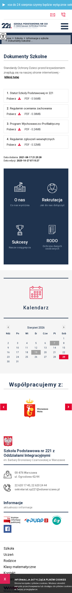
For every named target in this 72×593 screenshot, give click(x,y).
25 (26, 357)
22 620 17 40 (22, 485)
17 (17, 352)
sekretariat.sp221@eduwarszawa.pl (55, 14)
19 (36, 352)
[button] (4, 5)
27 (45, 357)
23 (8, 357)
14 (54, 347)
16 (8, 352)
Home (7, 38)
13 (45, 347)
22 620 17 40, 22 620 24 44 (66, 14)
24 (17, 357)
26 (36, 357)
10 (17, 347)
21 (54, 352)
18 (26, 352)
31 (17, 361)
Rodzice (10, 561)
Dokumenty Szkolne (25, 56)
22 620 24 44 (39, 485)
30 (8, 361)
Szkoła (17, 38)
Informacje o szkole (36, 38)
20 (45, 352)
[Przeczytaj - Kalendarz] (36, 292)
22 (63, 352)
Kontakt (9, 573)
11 (26, 347)
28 (54, 357)
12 (36, 347)
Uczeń (8, 555)
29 (63, 357)
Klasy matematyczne (20, 567)
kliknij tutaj (11, 77)
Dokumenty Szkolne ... (19, 41)
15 (63, 347)
